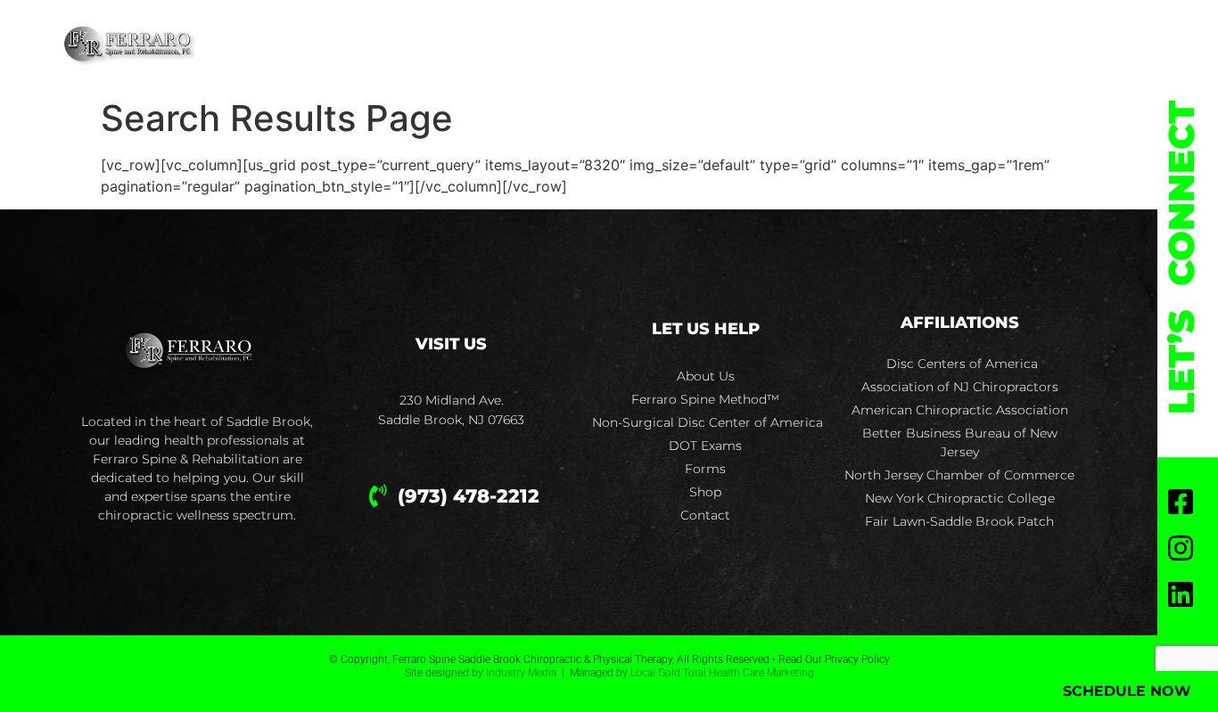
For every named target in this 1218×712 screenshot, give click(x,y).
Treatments (515, 44)
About (399, 44)
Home (317, 44)
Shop (824, 44)
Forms (742, 44)
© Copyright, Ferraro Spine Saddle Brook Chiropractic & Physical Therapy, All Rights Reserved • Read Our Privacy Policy (609, 659)
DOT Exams (645, 44)
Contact (927, 44)
